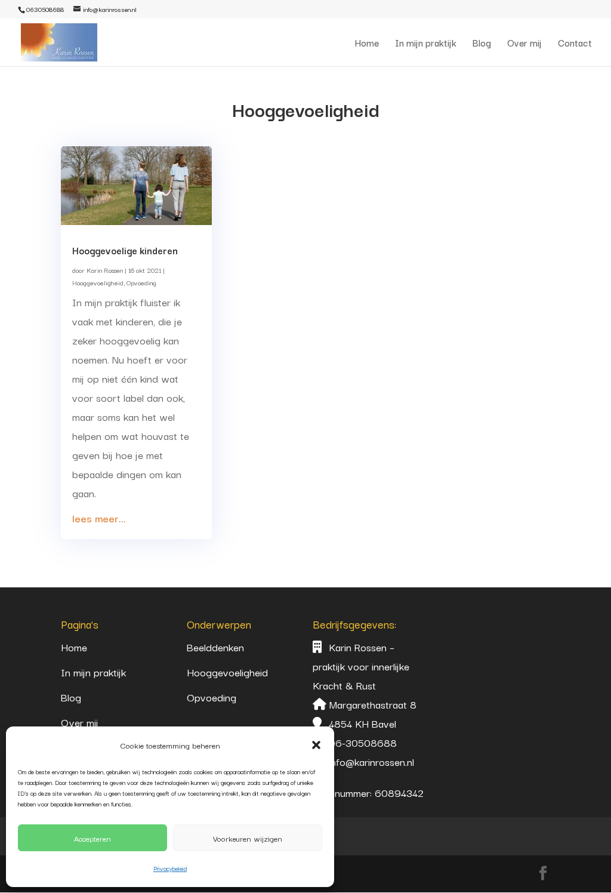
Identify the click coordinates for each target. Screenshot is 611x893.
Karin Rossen (105, 269)
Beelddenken (215, 647)
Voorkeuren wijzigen (247, 838)
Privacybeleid (170, 868)
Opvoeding (141, 282)
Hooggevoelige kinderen (125, 250)
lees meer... (99, 518)
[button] (316, 745)
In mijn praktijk (425, 44)
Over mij (524, 44)
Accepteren (92, 838)
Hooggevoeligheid (98, 282)
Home (367, 44)
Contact (575, 44)
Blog (482, 44)
